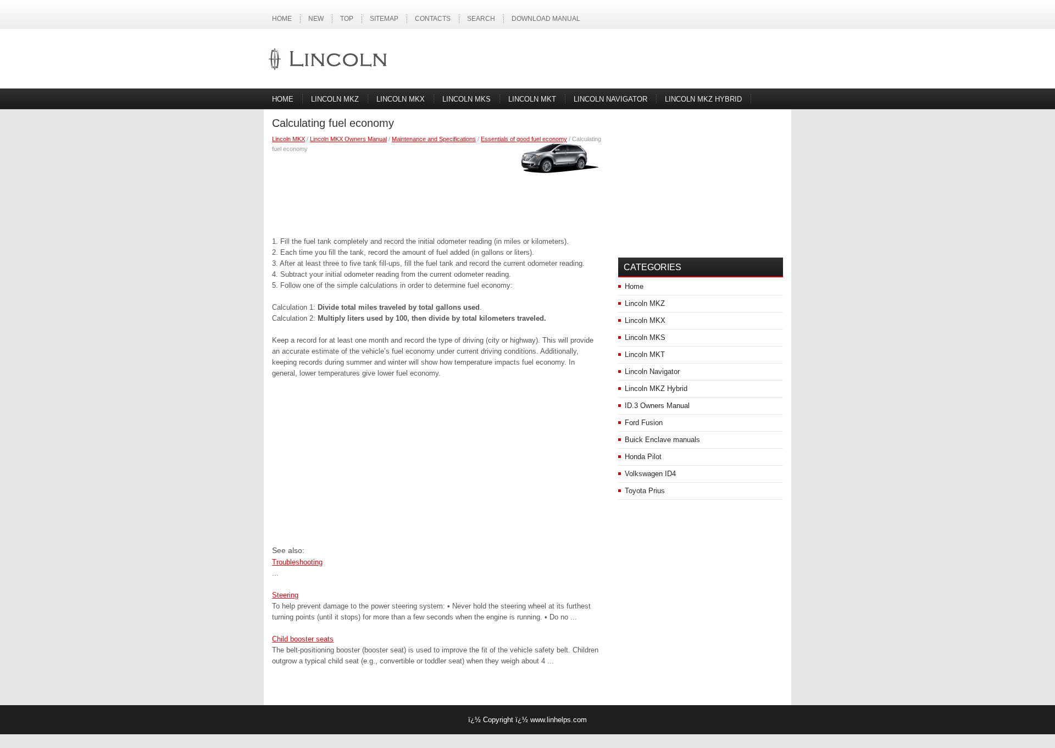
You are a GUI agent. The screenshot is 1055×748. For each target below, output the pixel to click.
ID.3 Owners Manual (657, 405)
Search (481, 19)
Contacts (433, 19)
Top (346, 19)
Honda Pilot (643, 457)
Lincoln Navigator (610, 99)
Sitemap (384, 19)
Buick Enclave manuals (662, 440)
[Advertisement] (437, 192)
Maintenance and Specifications (434, 139)
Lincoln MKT (532, 99)
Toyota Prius (645, 491)
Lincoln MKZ (335, 99)
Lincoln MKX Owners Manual (348, 139)
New (316, 19)
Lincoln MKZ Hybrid (703, 99)
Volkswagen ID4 (650, 474)
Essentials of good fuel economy (524, 139)
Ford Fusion (644, 422)
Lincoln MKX (400, 99)
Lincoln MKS (466, 99)
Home (282, 19)
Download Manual (546, 19)
